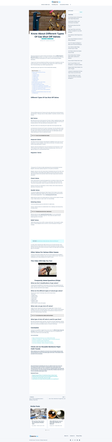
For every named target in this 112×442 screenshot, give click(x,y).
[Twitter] (73, 440)
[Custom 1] (82, 440)
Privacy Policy (79, 435)
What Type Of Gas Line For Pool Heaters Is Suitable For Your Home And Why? (75, 31)
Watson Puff (43, 40)
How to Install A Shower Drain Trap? (75, 60)
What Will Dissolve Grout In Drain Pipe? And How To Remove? (56, 422)
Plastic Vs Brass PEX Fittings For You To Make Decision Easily (43, 337)
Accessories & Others (64, 4)
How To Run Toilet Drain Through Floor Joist (57, 398)
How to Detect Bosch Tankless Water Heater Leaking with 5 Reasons (74, 57)
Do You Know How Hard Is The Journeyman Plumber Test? (38, 422)
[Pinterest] (77, 440)
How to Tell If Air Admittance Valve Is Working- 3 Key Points (36, 398)
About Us (66, 435)
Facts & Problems (50, 38)
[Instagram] (75, 440)
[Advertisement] (47, 49)
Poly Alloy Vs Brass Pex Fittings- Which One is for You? (42, 341)
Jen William (34, 425)
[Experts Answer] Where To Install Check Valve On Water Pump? (44, 375)
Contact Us (72, 435)
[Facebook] (70, 440)
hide (39, 70)
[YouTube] (79, 440)
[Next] (63, 419)
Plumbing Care (44, 38)
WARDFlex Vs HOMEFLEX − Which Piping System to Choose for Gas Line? (46, 339)
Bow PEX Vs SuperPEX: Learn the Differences (40, 340)
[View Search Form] (70, 4)
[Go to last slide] (32, 419)
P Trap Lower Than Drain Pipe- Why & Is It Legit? (41, 377)
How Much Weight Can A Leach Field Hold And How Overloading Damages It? (74, 77)
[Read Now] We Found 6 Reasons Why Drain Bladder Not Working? (45, 376)
